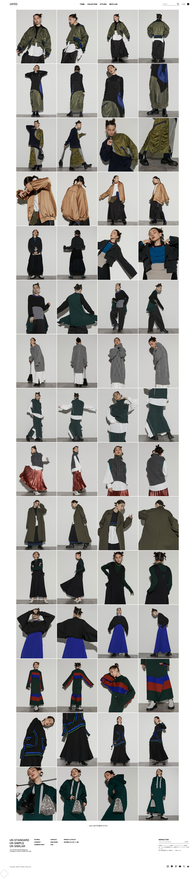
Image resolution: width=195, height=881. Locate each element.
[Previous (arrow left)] (2, 873)
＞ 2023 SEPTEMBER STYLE (97, 826)
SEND (186, 841)
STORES (37, 839)
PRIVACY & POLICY (70, 839)
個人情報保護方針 (163, 850)
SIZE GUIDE (54, 842)
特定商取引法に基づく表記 (71, 842)
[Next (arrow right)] (6, 873)
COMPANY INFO (39, 844)
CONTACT (53, 839)
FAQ (51, 844)
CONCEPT (37, 842)
